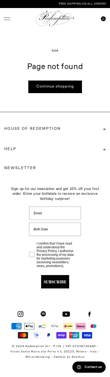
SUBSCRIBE (55, 282)
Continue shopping (55, 87)
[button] (7, 19)
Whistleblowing (38, 357)
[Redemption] (55, 19)
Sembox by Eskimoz (69, 357)
